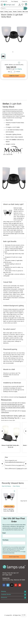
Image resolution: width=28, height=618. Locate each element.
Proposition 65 (22, 397)
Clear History (16, 486)
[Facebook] (4, 585)
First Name (5, 540)
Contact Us (24, 1)
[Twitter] (7, 585)
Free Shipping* (14, 1)
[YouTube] (19, 585)
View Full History (6, 486)
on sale (19, 465)
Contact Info (6, 578)
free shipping (18, 69)
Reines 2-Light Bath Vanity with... (10, 445)
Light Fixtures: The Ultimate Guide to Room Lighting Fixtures (13, 407)
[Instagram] (11, 585)
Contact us (19, 468)
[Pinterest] (15, 585)
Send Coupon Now (14, 556)
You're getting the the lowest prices (14, 462)
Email (4, 533)
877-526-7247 (4, 1)
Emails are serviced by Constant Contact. (14, 552)
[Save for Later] (19, 63)
